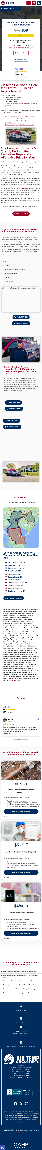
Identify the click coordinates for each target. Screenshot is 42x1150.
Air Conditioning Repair (12, 116)
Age (6, 261)
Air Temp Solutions (24, 1117)
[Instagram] (26, 1103)
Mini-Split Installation (23, 119)
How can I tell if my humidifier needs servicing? (18, 981)
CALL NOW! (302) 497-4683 (21, 811)
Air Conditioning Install (27, 116)
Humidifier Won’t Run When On (15, 269)
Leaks (7, 277)
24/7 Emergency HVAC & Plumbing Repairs (21, 1046)
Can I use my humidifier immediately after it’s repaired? (21, 989)
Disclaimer (7, 817)
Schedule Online (21, 1023)
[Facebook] (15, 1103)
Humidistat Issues (11, 273)
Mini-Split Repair (10, 119)
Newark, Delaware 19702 (21, 1033)
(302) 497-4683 (27, 188)
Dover (7, 680)
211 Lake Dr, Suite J (21, 1031)
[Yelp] (21, 1103)
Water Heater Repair (11, 125)
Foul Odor (8, 265)
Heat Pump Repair (23, 121)
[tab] (21, 261)
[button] (2, 1147)
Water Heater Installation (26, 125)
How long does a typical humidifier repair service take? (21, 985)
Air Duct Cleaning (10, 123)
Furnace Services (10, 121)
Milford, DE (16, 680)
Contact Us (21, 103)
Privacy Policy (21, 1132)
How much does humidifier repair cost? (16, 993)
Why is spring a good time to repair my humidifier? (20, 971)
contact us (15, 678)
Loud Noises (9, 281)
